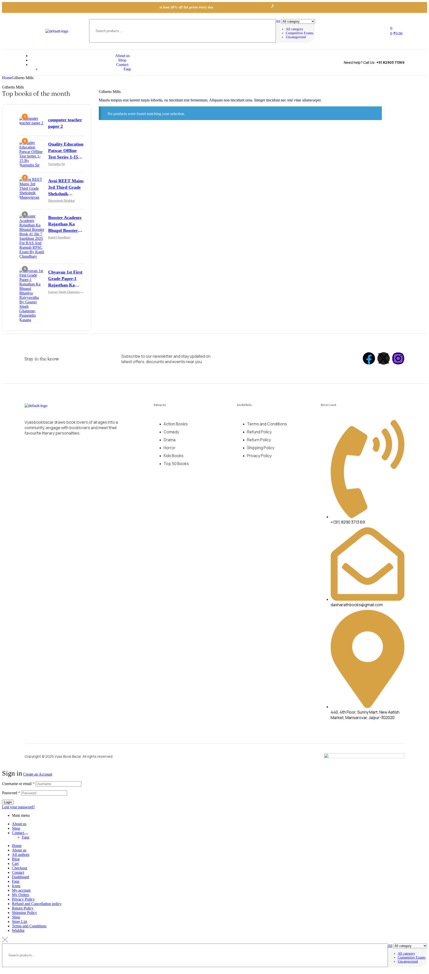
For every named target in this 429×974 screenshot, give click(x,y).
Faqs (25, 837)
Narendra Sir (56, 164)
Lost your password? (18, 807)
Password (11, 793)
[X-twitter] (383, 358)
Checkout (19, 868)
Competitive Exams (299, 33)
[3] (31, 197)
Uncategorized (296, 37)
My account (21, 890)
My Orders (20, 895)
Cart (15, 863)
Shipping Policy (24, 913)
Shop (16, 828)
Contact (18, 833)
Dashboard (20, 877)
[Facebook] (369, 358)
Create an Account (37, 774)
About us (19, 824)
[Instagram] (398, 358)
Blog (16, 859)
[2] (31, 165)
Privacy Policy (23, 899)
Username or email (18, 784)
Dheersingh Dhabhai (61, 200)
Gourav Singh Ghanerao (63, 292)
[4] (31, 256)
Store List (19, 921)
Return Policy (23, 908)
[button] (147, 7)
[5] (31, 320)
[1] (31, 123)
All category (294, 29)
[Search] (308, 31)
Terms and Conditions (29, 926)
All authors (20, 854)
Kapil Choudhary (59, 237)
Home (7, 78)
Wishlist (18, 930)
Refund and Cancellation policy (37, 904)
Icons (16, 886)
